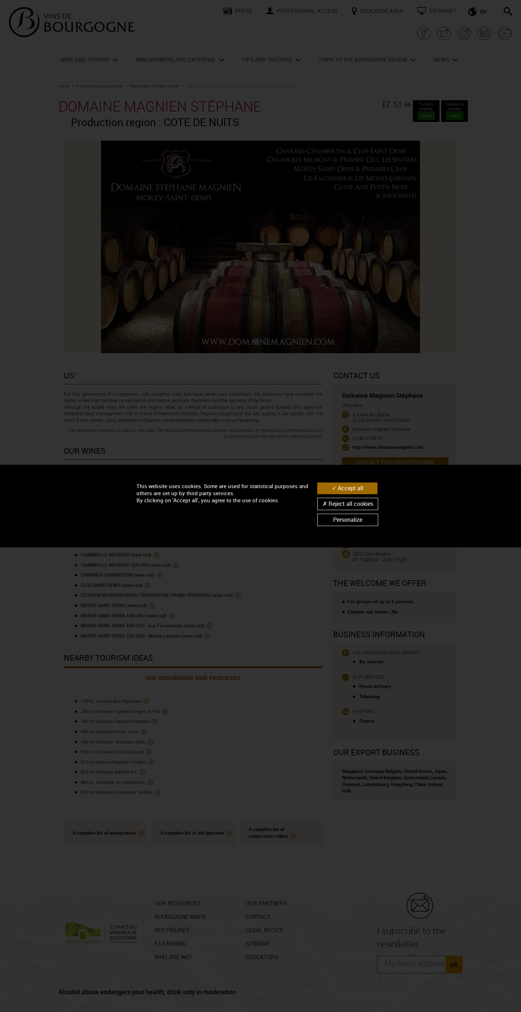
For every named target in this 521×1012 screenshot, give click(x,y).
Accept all (349, 488)
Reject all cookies (350, 504)
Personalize (347, 520)
